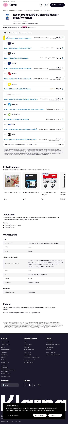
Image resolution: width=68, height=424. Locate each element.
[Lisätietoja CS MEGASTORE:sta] (5, 94)
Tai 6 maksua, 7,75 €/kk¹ (55, 100)
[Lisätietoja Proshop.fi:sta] (5, 73)
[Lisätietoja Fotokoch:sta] (5, 84)
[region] (34, 411)
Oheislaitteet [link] (28, 10)
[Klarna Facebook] (26, 385)
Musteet (30, 251)
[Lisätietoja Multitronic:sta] (5, 104)
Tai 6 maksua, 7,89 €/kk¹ (55, 79)
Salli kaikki (55, 415)
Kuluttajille (6, 1)
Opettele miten (32, 27)
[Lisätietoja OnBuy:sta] (5, 124)
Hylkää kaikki (39, 415)
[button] (46, 5)
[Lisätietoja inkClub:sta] (5, 134)
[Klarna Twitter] (34, 385)
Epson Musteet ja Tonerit (13, 225)
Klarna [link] (5, 10)
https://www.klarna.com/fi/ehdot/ (40, 154)
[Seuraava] (62, 186)
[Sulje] (63, 405)
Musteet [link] (47, 10)
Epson (29, 247)
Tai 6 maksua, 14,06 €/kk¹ (55, 140)
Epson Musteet (10, 227)
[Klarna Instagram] (39, 385)
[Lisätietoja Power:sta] (5, 53)
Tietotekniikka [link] (19, 10)
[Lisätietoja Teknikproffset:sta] (5, 114)
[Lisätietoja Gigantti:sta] (5, 63)
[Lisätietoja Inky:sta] (5, 43)
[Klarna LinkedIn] (30, 385)
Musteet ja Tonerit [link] (38, 10)
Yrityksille (12, 1)
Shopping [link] (11, 10)
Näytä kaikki (46, 169)
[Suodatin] (5, 33)
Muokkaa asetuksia (12, 415)
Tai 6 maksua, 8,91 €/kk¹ (55, 38)
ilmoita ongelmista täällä (33, 312)
